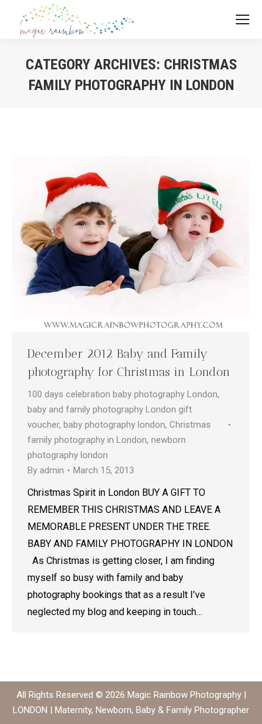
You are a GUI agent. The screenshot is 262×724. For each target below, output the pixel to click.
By (45, 470)
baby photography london (114, 424)
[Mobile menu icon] (242, 19)
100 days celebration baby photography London (122, 394)
